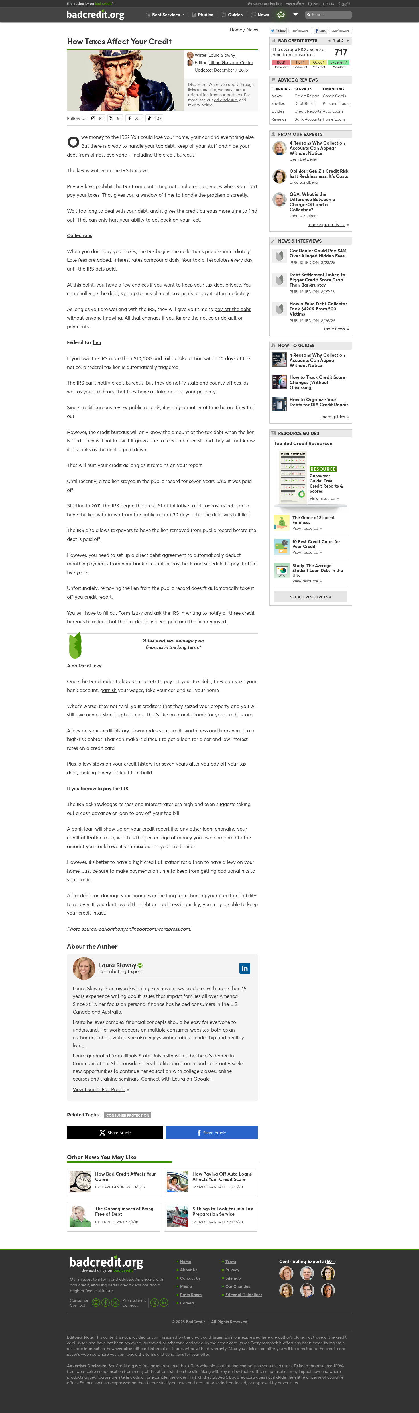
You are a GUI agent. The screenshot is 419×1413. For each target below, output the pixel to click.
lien (97, 342)
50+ (330, 1261)
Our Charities (237, 1286)
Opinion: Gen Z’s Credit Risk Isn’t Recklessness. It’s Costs (319, 173)
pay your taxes (83, 195)
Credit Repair (306, 95)
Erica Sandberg (304, 182)
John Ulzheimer (304, 215)
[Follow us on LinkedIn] (164, 1303)
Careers (187, 1303)
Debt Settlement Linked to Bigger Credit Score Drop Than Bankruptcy (317, 279)
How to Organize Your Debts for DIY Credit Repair (319, 401)
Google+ (203, 1078)
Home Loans (334, 119)
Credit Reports (307, 111)
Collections (79, 235)
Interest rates (127, 260)
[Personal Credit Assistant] (281, 14)
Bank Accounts (307, 119)
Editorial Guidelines (243, 1294)
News (252, 30)
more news (334, 329)
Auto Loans (333, 111)
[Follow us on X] (115, 1303)
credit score (239, 714)
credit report (98, 597)
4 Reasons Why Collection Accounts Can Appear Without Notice (317, 148)
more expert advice (326, 224)
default (229, 317)
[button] (165, 14)
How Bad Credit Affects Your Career (125, 1176)
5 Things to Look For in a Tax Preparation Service (222, 1211)
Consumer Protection (127, 1115)
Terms (230, 1261)
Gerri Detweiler (303, 159)
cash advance (95, 813)
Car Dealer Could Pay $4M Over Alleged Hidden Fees (318, 253)
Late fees (77, 260)
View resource (322, 498)
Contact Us (190, 1278)
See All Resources (310, 596)
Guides (277, 111)
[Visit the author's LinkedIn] (244, 968)
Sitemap (233, 1278)
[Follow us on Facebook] (105, 1303)
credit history (114, 730)
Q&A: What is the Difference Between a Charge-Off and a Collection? (312, 201)
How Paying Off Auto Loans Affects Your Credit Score (222, 1176)
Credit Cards (334, 95)
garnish (108, 690)
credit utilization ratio (167, 862)
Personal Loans (336, 103)
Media (186, 1286)
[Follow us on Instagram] (96, 1303)
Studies (278, 103)
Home (236, 30)
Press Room (191, 1294)
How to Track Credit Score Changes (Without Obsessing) (317, 382)
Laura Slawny (117, 965)
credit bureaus (178, 154)
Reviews (278, 119)
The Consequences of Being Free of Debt (124, 1211)
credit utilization (85, 837)
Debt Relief (304, 103)
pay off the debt (233, 309)
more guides (333, 416)
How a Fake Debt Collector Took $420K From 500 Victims (318, 309)
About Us (188, 1269)
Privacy (232, 1269)
